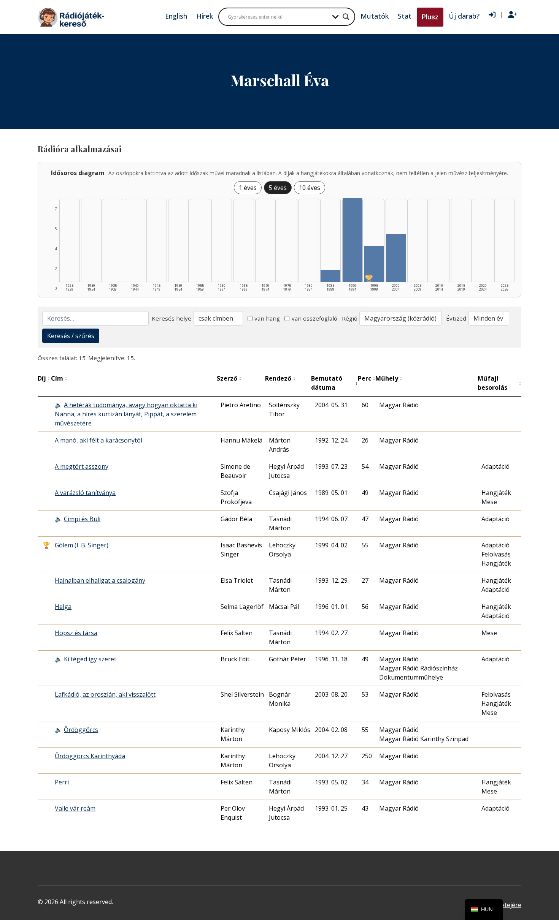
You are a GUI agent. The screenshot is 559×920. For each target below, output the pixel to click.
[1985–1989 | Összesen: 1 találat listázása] (330, 276)
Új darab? (464, 16)
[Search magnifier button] (346, 16)
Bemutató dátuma (334, 383)
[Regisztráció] (512, 15)
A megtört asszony (81, 466)
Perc (366, 378)
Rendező (280, 378)
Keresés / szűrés (70, 336)
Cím (59, 378)
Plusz (430, 17)
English (176, 16)
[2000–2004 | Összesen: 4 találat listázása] (396, 258)
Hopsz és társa (76, 633)
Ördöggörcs (81, 730)
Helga (63, 606)
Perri (62, 782)
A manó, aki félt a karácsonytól (98, 440)
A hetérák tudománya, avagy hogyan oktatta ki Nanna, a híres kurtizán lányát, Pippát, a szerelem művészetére (126, 414)
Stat (404, 16)
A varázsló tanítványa (85, 492)
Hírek (204, 16)
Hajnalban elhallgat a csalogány (100, 580)
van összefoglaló (314, 318)
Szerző (229, 378)
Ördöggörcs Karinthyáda (90, 756)
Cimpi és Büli (82, 519)
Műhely (388, 378)
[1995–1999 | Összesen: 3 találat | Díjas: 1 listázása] (374, 264)
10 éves (309, 187)
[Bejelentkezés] (492, 15)
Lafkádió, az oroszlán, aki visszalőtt (105, 694)
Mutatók (374, 16)
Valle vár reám (75, 808)
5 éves (278, 187)
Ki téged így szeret (90, 659)
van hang (267, 318)
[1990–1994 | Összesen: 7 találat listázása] (352, 240)
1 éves (248, 187)
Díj (44, 378)
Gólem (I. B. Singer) (81, 545)
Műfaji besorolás (499, 383)
